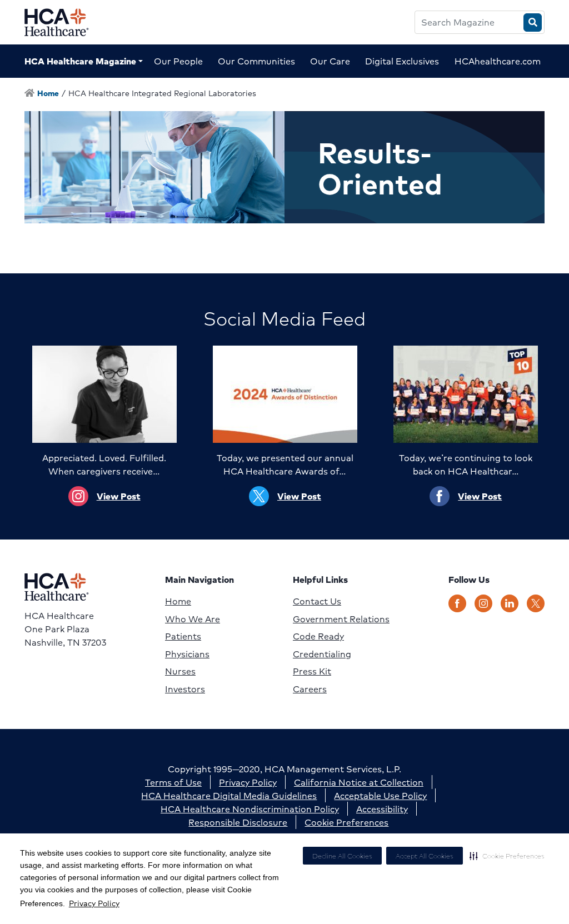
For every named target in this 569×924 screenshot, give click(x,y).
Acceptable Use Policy (380, 795)
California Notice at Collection (358, 782)
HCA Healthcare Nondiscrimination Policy (250, 809)
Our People (178, 61)
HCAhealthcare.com (498, 61)
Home (178, 601)
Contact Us (317, 601)
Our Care (330, 61)
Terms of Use (173, 782)
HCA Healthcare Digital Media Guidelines (229, 795)
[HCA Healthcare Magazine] (65, 22)
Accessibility (382, 809)
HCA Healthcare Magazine (80, 61)
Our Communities (256, 61)
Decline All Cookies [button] (342, 856)
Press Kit (312, 671)
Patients (183, 636)
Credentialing (322, 654)
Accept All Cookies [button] (424, 856)
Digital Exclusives (402, 61)
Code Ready (318, 636)
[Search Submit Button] (532, 22)
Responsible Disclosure (237, 822)
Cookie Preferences (346, 822)
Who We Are (192, 619)
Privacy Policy (94, 903)
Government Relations (341, 619)
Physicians (187, 654)
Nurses (180, 671)
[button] (507, 856)
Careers (310, 689)
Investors (185, 689)
